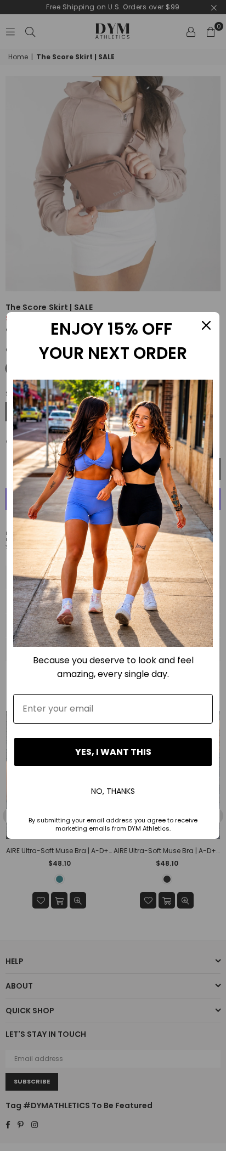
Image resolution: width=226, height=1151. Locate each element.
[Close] (206, 325)
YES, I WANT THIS (113, 752)
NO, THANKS (113, 791)
